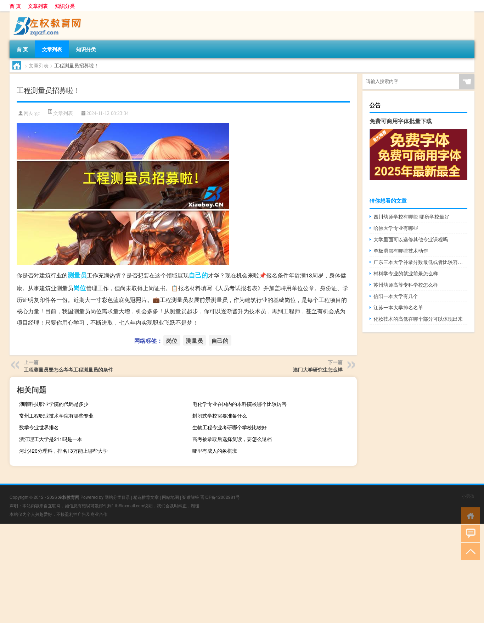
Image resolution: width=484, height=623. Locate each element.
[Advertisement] (212, 573)
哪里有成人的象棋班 (214, 450)
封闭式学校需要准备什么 (219, 415)
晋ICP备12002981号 (220, 497)
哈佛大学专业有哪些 (395, 227)
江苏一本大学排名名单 (398, 307)
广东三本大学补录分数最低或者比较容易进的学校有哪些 (420, 261)
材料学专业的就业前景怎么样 (405, 273)
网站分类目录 (117, 497)
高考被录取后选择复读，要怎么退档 (232, 438)
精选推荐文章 (146, 497)
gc (37, 113)
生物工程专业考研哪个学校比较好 (229, 427)
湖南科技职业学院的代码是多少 (54, 403)
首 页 (15, 5)
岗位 (79, 287)
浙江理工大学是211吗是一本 (50, 438)
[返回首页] (469, 515)
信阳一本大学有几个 (395, 295)
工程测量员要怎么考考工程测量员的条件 (68, 369)
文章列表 (38, 5)
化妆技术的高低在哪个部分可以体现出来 (418, 318)
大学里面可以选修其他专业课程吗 (410, 239)
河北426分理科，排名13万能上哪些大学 (63, 450)
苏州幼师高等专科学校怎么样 (405, 284)
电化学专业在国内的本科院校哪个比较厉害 (239, 403)
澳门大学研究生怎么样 (318, 369)
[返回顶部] (469, 551)
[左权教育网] (47, 13)
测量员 (77, 275)
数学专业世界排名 (39, 427)
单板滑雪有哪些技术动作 (400, 250)
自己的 (198, 275)
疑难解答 (190, 497)
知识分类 (65, 5)
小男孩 (468, 496)
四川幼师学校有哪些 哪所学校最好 (411, 216)
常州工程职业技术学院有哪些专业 (56, 415)
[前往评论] (469, 533)
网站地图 (170, 497)
